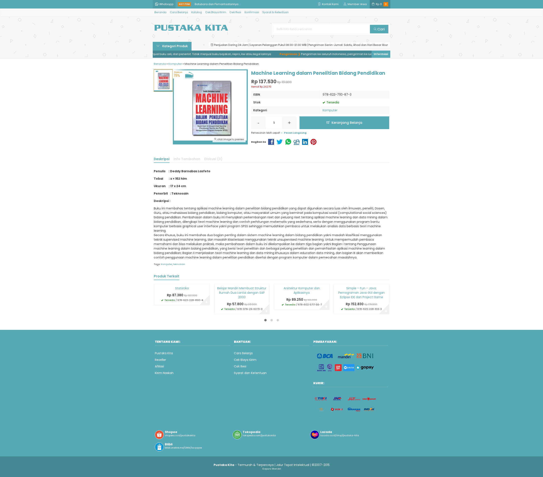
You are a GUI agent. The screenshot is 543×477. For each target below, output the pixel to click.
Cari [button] (380, 29)
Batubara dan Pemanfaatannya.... (218, 4)
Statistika (182, 288)
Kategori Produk (175, 46)
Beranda (160, 12)
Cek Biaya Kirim (215, 12)
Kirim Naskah (164, 373)
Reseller (160, 360)
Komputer (330, 110)
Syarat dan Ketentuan (250, 373)
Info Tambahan (187, 159)
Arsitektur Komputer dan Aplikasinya (302, 290)
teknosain (179, 264)
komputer (166, 264)
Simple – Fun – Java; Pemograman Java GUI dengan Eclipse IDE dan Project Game (361, 292)
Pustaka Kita (164, 353)
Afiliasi (159, 366)
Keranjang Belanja (346, 122)
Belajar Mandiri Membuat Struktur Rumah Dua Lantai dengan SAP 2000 (241, 292)
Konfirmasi (252, 12)
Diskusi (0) (213, 159)
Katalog (196, 12)
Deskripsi (161, 159)
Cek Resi (235, 12)
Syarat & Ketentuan (275, 12)
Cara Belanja (179, 12)
